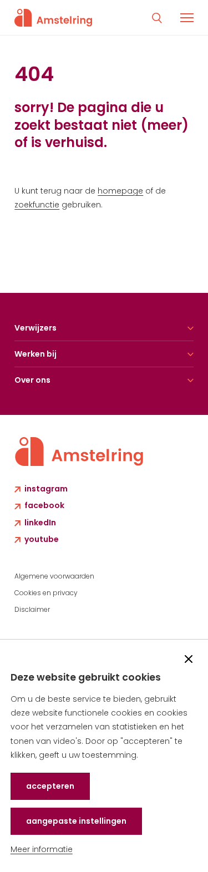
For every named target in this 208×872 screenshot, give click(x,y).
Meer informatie (42, 849)
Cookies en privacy (46, 592)
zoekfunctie (36, 204)
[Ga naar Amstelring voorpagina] (53, 18)
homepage (120, 190)
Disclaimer (32, 609)
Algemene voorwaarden (54, 576)
